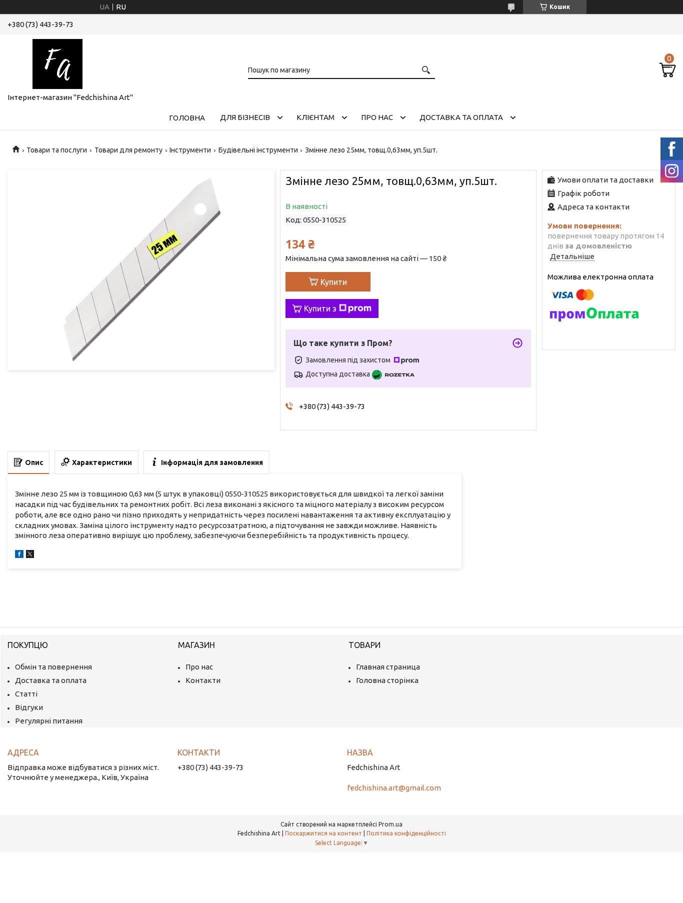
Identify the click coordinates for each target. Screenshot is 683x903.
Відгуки (29, 707)
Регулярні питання (48, 720)
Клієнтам (315, 117)
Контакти (203, 680)
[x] (30, 555)
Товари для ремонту (128, 150)
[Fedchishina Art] (58, 62)
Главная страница (388, 666)
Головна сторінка (387, 680)
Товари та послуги (56, 150)
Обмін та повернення (53, 666)
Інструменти (190, 150)
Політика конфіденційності (406, 833)
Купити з (320, 308)
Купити (333, 282)
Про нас (377, 117)
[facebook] (19, 555)
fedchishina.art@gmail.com (394, 788)
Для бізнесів (245, 117)
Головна (187, 118)
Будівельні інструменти (258, 150)
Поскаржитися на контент (323, 833)
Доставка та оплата (461, 117)
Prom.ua (390, 824)
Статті (26, 694)
